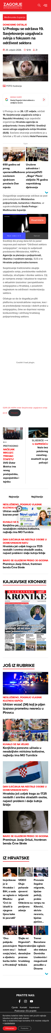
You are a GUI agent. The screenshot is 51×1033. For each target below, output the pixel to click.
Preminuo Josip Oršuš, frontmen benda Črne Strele (25, 564)
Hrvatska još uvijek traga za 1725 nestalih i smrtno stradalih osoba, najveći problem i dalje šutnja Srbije (25, 546)
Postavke (24, 1028)
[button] (39, 5)
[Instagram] (25, 1001)
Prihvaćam (10, 1028)
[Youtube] (31, 1001)
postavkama (9, 1023)
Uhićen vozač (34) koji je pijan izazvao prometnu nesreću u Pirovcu (24, 705)
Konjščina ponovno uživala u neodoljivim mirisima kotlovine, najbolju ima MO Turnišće (21, 527)
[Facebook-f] (19, 1001)
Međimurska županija (14, 17)
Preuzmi (14, 412)
